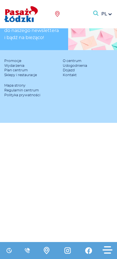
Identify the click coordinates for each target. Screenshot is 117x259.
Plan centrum (16, 70)
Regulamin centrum (21, 90)
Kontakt (70, 75)
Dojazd (69, 70)
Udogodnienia (75, 65)
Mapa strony (15, 85)
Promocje (12, 61)
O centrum (72, 61)
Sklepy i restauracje (20, 75)
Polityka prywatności (22, 95)
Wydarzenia (14, 65)
